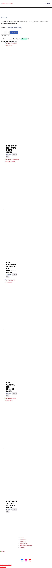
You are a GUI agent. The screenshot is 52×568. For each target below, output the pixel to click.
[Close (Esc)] (10, 565)
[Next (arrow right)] (4, 567)
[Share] (7, 565)
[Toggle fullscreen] (4, 565)
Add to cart (14, 32)
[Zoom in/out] (1, 565)
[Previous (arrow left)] (1, 567)
